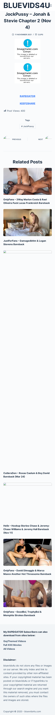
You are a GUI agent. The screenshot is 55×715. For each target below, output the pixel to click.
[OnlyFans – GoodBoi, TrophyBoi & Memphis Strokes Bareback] (27, 593)
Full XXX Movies (12, 644)
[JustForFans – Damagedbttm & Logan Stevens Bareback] (27, 222)
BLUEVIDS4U (26, 5)
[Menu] (50, 5)
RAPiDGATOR (27, 96)
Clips (40, 34)
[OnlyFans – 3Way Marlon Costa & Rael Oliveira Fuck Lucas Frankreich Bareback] (27, 181)
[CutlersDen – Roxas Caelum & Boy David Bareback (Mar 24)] (27, 359)
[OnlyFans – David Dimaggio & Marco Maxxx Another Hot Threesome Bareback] (27, 552)
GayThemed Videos (14, 641)
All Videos (9, 648)
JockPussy (27, 126)
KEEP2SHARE (27, 103)
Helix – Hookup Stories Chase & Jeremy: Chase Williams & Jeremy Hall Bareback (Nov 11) (26, 529)
